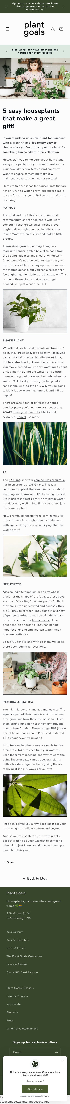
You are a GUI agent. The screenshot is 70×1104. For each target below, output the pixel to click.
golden (23, 274)
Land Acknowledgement (22, 1028)
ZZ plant (14, 480)
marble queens (18, 270)
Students (12, 1012)
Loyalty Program (17, 996)
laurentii (34, 412)
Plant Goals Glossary (20, 988)
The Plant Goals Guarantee (24, 956)
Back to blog (37, 878)
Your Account (15, 932)
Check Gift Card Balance (22, 972)
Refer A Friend (16, 948)
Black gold (20, 412)
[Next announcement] (63, 6)
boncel (21, 417)
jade (33, 274)
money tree (51, 709)
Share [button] (11, 862)
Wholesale (14, 1004)
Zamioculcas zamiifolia (49, 480)
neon (61, 270)
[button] (7, 29)
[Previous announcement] (6, 6)
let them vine (41, 620)
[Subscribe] (56, 1052)
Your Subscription (18, 940)
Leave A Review (17, 964)
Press (10, 1020)
